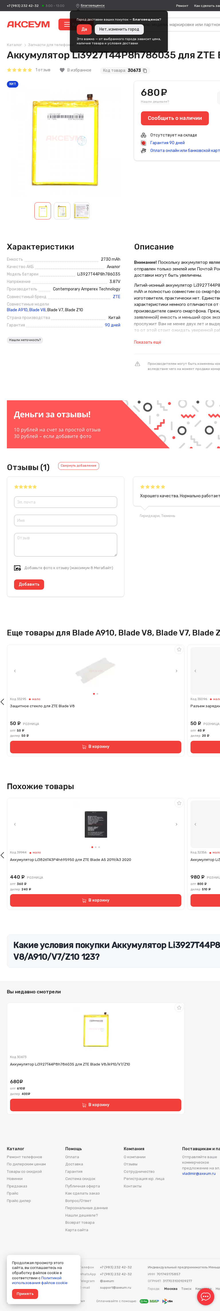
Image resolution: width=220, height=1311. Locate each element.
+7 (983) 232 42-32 (23, 5)
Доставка (74, 1164)
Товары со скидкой (24, 1171)
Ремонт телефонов (24, 1157)
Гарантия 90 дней (167, 142)
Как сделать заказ (82, 1193)
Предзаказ (17, 1186)
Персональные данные (86, 1208)
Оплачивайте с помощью (116, 1301)
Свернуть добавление (79, 466)
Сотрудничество (139, 1171)
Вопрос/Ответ (78, 1201)
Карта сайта (76, 1230)
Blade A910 (17, 310)
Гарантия (73, 1171)
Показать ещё (147, 342)
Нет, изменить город (119, 29)
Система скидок (80, 1179)
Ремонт (182, 5)
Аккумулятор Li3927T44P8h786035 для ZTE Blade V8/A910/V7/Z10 (70, 1064)
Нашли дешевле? (155, 102)
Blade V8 (37, 310)
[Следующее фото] (176, 671)
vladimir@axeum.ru (199, 1173)
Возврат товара (80, 1222)
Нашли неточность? (25, 340)
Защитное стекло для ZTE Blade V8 (42, 706)
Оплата (72, 1157)
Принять (25, 1294)
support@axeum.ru (115, 1288)
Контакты (133, 1186)
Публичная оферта (82, 1186)
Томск (186, 1289)
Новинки (15, 1179)
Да (84, 29)
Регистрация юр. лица (144, 1179)
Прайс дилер (19, 1201)
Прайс (12, 1193)
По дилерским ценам (26, 1164)
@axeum (107, 1281)
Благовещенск (93, 5)
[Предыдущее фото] (15, 671)
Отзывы (131, 1164)
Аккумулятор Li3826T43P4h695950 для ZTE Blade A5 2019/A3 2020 (70, 860)
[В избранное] (179, 649)
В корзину (99, 746)
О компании (135, 1157)
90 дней (112, 325)
